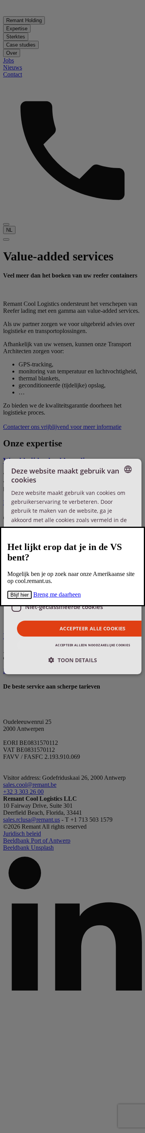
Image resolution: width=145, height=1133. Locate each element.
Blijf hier (19, 595)
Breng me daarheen (57, 594)
